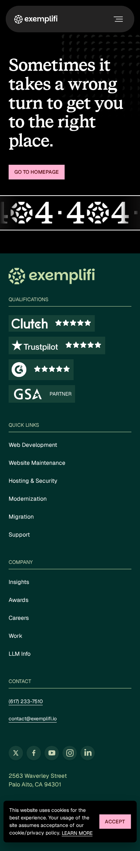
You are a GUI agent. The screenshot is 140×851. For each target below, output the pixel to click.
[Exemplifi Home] (35, 19)
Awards (18, 600)
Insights (19, 582)
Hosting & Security (33, 481)
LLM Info (20, 654)
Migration (21, 516)
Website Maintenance (37, 463)
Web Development (33, 445)
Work (15, 636)
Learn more (77, 833)
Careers (19, 618)
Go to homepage (36, 172)
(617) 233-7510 (26, 701)
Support (19, 534)
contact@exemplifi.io (33, 718)
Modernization (28, 498)
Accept (115, 821)
